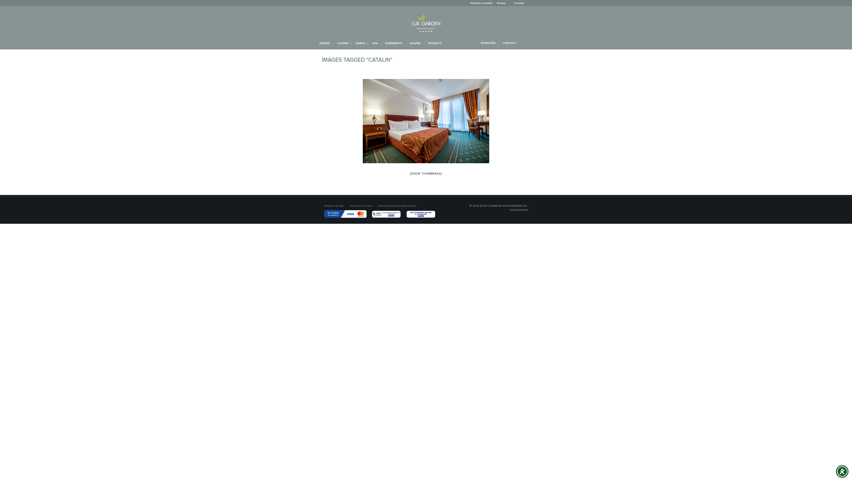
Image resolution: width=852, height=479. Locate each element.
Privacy (501, 3)
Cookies (519, 3)
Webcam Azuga (333, 206)
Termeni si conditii (481, 3)
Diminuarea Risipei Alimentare (397, 206)
